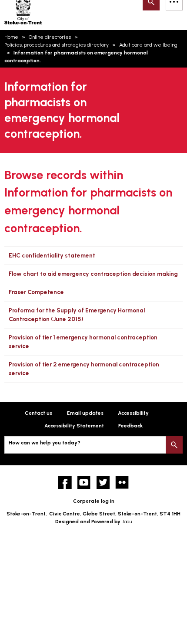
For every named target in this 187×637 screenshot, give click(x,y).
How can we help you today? (44, 443)
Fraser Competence (36, 291)
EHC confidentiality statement (52, 255)
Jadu (127, 521)
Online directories (50, 37)
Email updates (85, 413)
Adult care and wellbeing (148, 45)
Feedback (130, 426)
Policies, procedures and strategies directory (56, 45)
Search (174, 444)
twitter (103, 482)
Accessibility (133, 413)
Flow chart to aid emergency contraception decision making (93, 273)
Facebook (65, 482)
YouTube (84, 482)
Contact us (38, 413)
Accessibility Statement (74, 426)
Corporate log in (93, 501)
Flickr (122, 482)
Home (11, 37)
